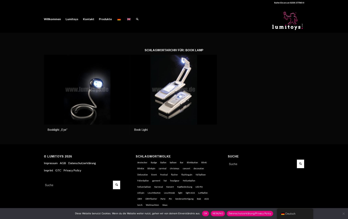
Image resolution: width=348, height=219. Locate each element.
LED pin (140, 193)
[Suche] (137, 19)
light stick (190, 193)
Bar (181, 162)
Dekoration (142, 174)
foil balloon (201, 174)
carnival (162, 168)
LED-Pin (199, 187)
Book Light (141, 129)
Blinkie (140, 168)
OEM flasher (151, 199)
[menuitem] (52, 19)
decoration (199, 168)
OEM (139, 199)
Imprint (48, 170)
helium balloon (144, 187)
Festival (164, 174)
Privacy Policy (72, 170)
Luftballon (203, 193)
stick (206, 199)
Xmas (164, 205)
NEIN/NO (218, 213)
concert (186, 168)
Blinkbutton (192, 162)
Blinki (204, 162)
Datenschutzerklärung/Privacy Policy (250, 213)
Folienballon (143, 180)
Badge (154, 162)
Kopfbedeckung (184, 187)
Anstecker (142, 162)
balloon (173, 162)
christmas (174, 168)
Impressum (51, 163)
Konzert (170, 187)
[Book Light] (173, 90)
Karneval (158, 187)
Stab (199, 199)
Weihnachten (152, 205)
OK (205, 213)
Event (154, 174)
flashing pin (186, 174)
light (180, 193)
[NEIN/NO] (343, 213)
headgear (174, 180)
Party (163, 199)
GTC (58, 170)
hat (165, 180)
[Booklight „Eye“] (87, 90)
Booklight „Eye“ (57, 129)
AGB (63, 163)
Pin (170, 199)
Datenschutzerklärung (82, 163)
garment (156, 180)
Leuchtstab (169, 193)
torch (139, 205)
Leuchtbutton (154, 193)
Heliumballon (189, 180)
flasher (174, 174)
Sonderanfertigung (184, 199)
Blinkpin (151, 168)
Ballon (163, 162)
